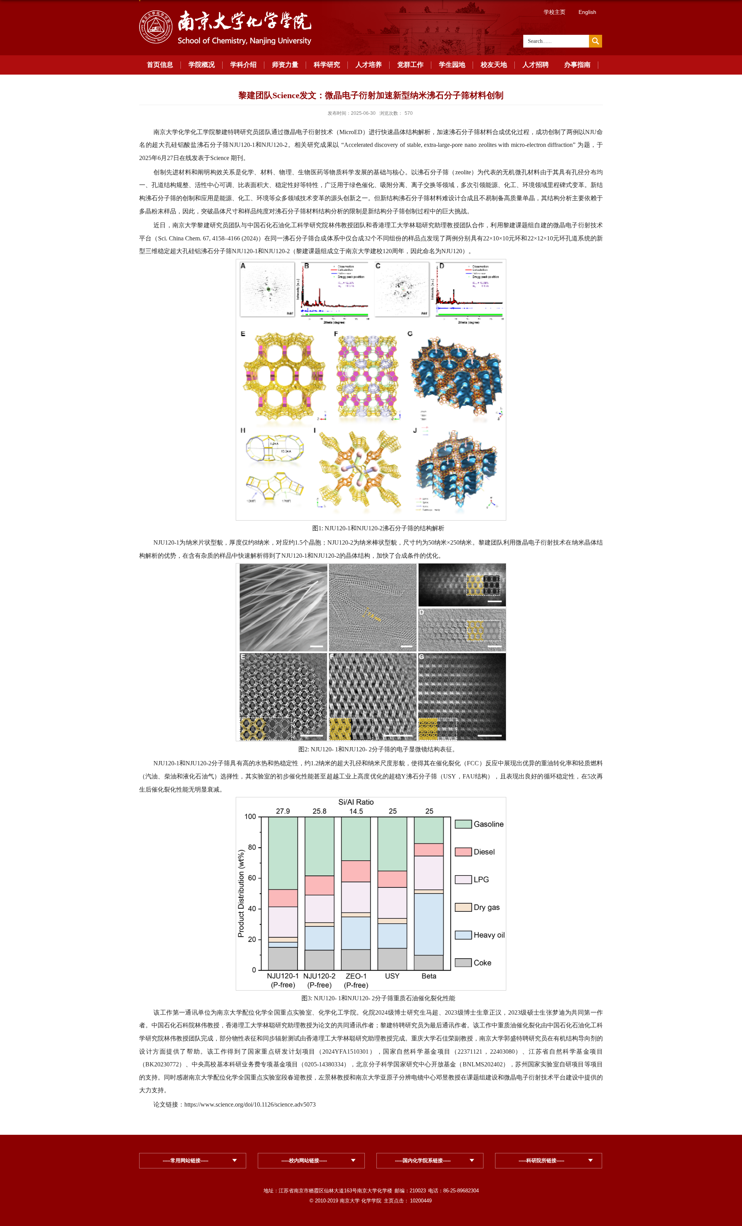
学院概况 (202, 64)
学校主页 (554, 12)
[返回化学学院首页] (225, 12)
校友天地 (494, 64)
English (587, 12)
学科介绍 (243, 64)
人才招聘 (535, 64)
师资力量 (285, 64)
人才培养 (369, 64)
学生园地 (452, 64)
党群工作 (410, 64)
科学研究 (327, 64)
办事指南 (577, 64)
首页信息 (160, 64)
